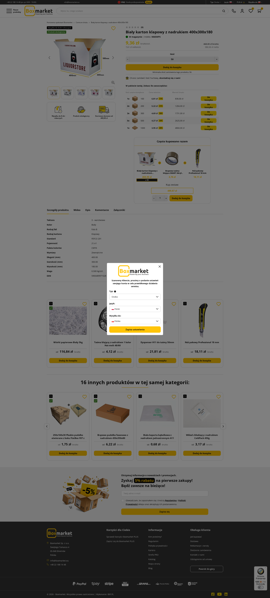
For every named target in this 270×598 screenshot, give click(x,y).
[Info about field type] (115, 291)
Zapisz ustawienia (135, 329)
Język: (112, 303)
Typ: (111, 291)
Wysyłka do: (115, 316)
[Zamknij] (159, 266)
